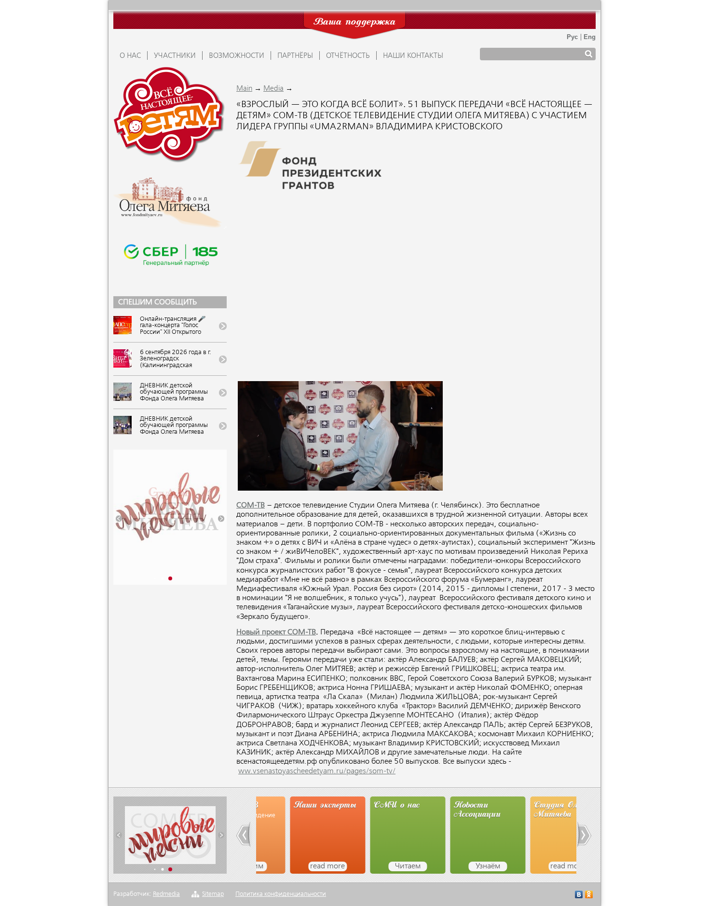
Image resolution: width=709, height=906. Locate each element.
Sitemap (213, 894)
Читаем (374, 866)
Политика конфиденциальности (280, 894)
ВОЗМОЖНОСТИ (236, 56)
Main (244, 88)
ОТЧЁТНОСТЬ (348, 56)
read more (293, 866)
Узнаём (454, 866)
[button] (119, 519)
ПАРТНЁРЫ (295, 56)
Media (273, 88)
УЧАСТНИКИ (175, 56)
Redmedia (166, 894)
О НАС (130, 56)
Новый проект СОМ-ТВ (276, 632)
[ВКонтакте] (579, 896)
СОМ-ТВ (250, 505)
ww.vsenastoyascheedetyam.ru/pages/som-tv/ (316, 771)
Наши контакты (413, 56)
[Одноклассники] (589, 896)
